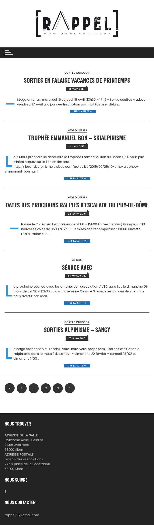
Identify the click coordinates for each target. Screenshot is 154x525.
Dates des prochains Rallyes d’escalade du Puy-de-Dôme (77, 205)
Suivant (70, 388)
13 (58, 388)
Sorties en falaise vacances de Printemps (77, 80)
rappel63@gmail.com (22, 515)
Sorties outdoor (77, 73)
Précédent (10, 388)
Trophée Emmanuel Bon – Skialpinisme (77, 138)
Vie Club (76, 260)
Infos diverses (77, 130)
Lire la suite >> (83, 111)
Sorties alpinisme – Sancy (77, 329)
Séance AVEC (77, 267)
